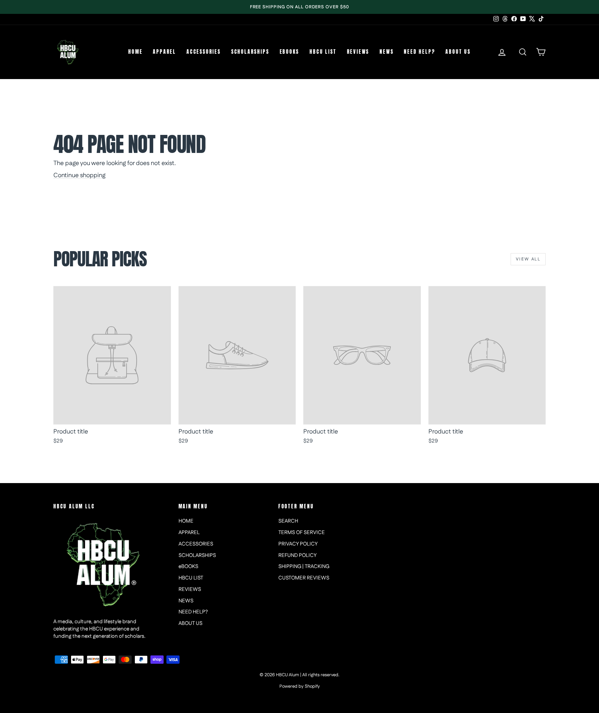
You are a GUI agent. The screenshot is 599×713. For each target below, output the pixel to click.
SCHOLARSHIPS (250, 51)
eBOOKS (290, 51)
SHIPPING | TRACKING (303, 566)
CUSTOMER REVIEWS (303, 578)
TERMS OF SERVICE (301, 532)
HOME (135, 51)
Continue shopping (79, 175)
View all (528, 259)
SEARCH (288, 521)
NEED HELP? (419, 51)
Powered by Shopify (299, 686)
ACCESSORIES (203, 51)
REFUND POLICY (297, 555)
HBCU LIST (323, 51)
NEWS (386, 51)
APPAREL (164, 51)
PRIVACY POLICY (298, 544)
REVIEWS (358, 51)
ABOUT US (457, 51)
